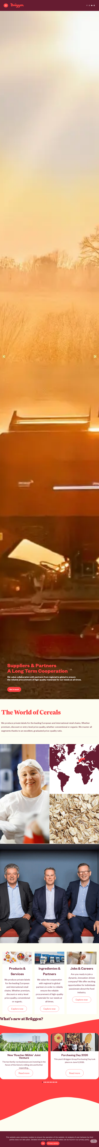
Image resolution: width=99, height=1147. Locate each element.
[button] (42, 1082)
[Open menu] (6, 5)
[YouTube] (92, 5)
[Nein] (93, 1141)
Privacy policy (53, 1143)
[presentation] (3, 356)
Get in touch (14, 689)
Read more (24, 1073)
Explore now (17, 1008)
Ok (43, 1143)
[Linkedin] (94, 5)
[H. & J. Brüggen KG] (17, 5)
